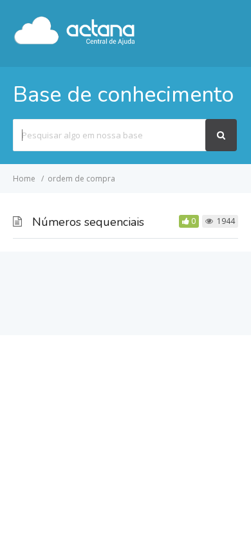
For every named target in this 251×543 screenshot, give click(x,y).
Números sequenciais (88, 222)
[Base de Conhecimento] (75, 42)
